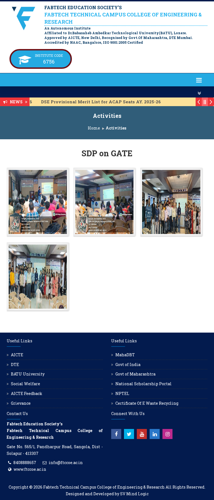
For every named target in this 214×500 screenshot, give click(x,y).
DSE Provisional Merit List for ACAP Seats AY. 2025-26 (96, 101)
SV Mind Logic (134, 493)
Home (94, 128)
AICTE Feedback (26, 393)
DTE (15, 364)
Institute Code (49, 55)
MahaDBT (125, 354)
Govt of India (127, 364)
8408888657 (24, 462)
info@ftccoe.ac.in (66, 462)
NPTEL (122, 393)
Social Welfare (25, 383)
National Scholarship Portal (143, 383)
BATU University (28, 374)
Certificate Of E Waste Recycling (146, 403)
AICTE (17, 354)
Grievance (21, 403)
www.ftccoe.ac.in (30, 469)
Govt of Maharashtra (135, 374)
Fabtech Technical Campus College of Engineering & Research (104, 487)
